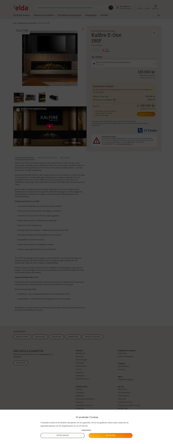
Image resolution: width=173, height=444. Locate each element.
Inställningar (63, 435)
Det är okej (110, 435)
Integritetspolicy (86, 430)
